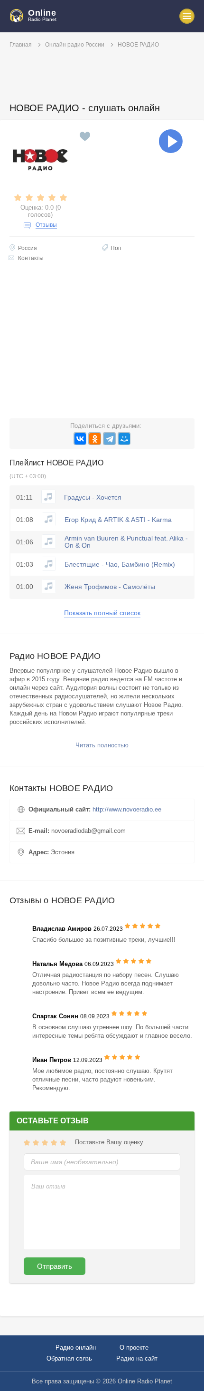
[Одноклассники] (94, 438)
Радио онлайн (76, 1347)
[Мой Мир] (124, 438)
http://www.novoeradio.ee (127, 809)
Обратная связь (69, 1358)
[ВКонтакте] (80, 438)
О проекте (134, 1347)
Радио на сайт (137, 1358)
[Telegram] (109, 438)
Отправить (54, 1266)
